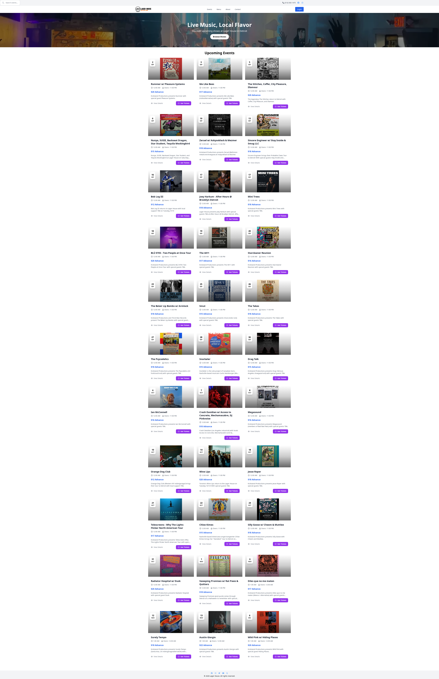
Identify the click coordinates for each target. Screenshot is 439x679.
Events (209, 9)
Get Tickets (185, 103)
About (228, 9)
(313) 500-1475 (290, 3)
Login (299, 9)
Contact (238, 9)
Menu (219, 9)
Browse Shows (219, 36)
